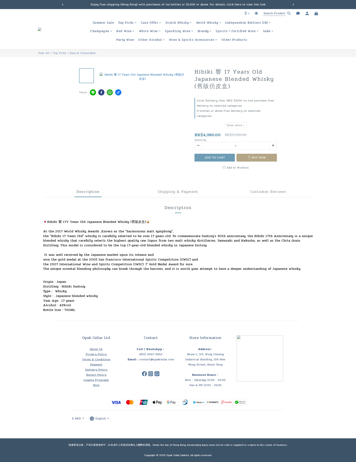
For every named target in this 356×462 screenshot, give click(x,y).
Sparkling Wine (177, 31)
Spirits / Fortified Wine (236, 31)
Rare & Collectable (83, 53)
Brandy (203, 31)
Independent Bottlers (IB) (246, 23)
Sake (267, 31)
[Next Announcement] (293, 4)
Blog (96, 385)
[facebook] (101, 92)
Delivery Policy (96, 370)
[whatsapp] (110, 92)
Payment (96, 364)
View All (43, 53)
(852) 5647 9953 (150, 354)
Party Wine (125, 40)
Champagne (99, 31)
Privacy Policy (96, 354)
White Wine (148, 31)
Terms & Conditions (96, 359)
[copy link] (118, 92)
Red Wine (124, 31)
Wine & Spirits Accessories (191, 40)
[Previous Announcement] (62, 4)
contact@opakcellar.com (156, 359)
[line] (93, 92)
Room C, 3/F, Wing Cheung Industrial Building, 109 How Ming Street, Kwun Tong (205, 359)
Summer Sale (103, 23)
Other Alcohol (150, 40)
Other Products (234, 40)
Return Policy (96, 375)
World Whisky (207, 23)
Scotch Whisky (177, 23)
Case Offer (149, 23)
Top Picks (126, 23)
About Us (96, 349)
